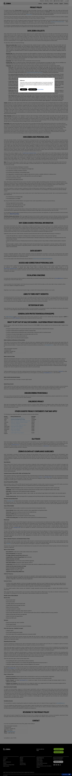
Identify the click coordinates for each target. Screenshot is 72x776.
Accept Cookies (33, 89)
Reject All (23, 89)
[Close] (53, 79)
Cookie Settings (40, 89)
